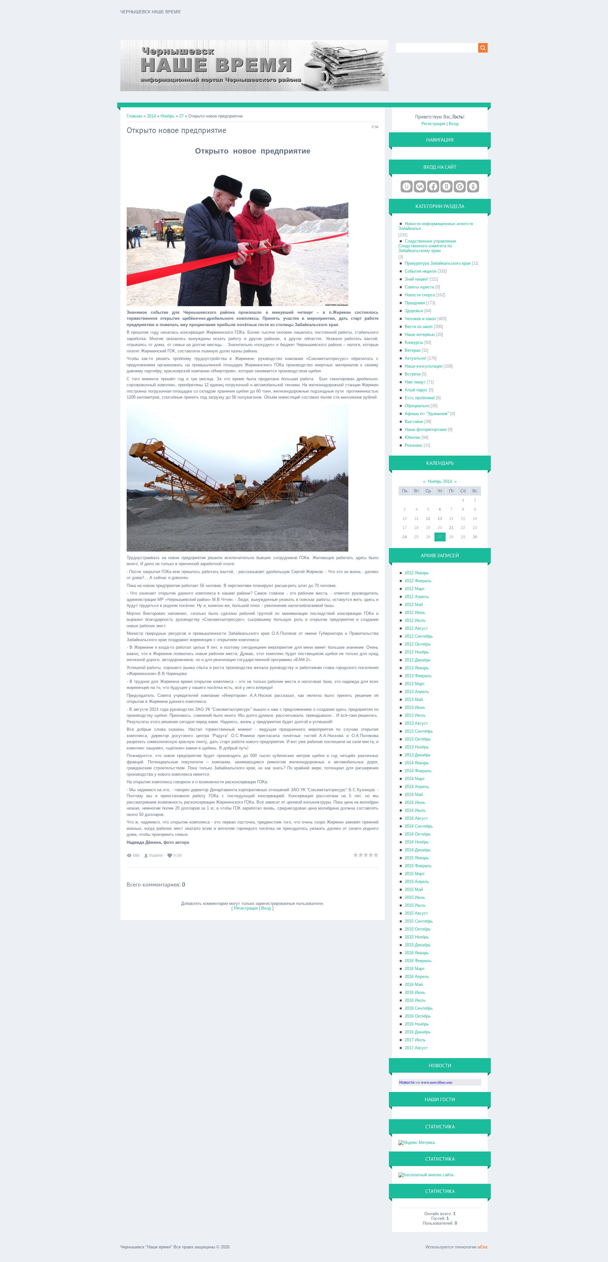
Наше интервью (420, 334)
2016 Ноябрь (417, 1024)
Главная (134, 116)
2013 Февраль (418, 675)
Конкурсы (414, 342)
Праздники (415, 302)
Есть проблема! (420, 397)
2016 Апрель (417, 976)
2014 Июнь (415, 802)
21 (451, 528)
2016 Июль (415, 1000)
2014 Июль (415, 810)
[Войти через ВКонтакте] (420, 186)
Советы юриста (419, 287)
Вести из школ (419, 326)
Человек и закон (420, 318)
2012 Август (416, 628)
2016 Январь (417, 952)
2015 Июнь (415, 897)
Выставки (414, 421)
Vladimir (156, 855)
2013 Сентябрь (419, 731)
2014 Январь (417, 762)
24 (404, 537)
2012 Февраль (418, 580)
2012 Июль (415, 620)
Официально (417, 405)
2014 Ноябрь (417, 842)
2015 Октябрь (418, 929)
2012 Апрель (417, 596)
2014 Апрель (417, 786)
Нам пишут (415, 382)
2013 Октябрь (418, 739)
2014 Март (415, 778)
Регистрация (246, 908)
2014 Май (414, 794)
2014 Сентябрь (419, 826)
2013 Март (415, 683)
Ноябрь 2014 (440, 481)
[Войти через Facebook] (433, 186)
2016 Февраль (418, 960)
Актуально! (415, 358)
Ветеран (413, 350)
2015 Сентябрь (419, 921)
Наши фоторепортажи (425, 429)
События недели (420, 271)
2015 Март (415, 873)
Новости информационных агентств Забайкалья (435, 226)
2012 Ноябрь (417, 652)
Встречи (413, 374)
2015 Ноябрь (417, 937)
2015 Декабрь (418, 945)
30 (475, 537)
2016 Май (414, 984)
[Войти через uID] (407, 186)
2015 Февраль (418, 865)
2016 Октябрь (418, 1016)
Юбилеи (412, 437)
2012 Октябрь (418, 644)
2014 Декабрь (418, 850)
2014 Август (416, 818)
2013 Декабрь (418, 755)
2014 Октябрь (418, 834)
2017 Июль (415, 1040)
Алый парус (416, 390)
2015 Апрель (417, 881)
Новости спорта (420, 295)
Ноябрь (167, 116)
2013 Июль (415, 715)
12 (428, 518)
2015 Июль (415, 905)
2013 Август (416, 723)
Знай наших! (416, 279)
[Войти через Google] (460, 186)
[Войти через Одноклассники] (473, 186)
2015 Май (414, 889)
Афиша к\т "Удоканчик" (427, 413)
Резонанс (413, 445)
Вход (266, 908)
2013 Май (414, 699)
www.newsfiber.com (436, 1082)
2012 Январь (417, 573)
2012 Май (414, 604)
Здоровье (414, 310)
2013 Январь (417, 668)
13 (440, 518)
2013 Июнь (415, 707)
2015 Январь (417, 857)
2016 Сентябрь (419, 1008)
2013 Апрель (417, 691)
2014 (151, 116)
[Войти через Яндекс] (446, 186)
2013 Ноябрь (417, 747)
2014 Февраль (418, 770)
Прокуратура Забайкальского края (438, 263)
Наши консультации (423, 366)
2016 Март (415, 968)
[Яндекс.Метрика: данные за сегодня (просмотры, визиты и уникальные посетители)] (416, 1142)
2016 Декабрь (418, 1032)
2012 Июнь (415, 612)
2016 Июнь (415, 992)
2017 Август (416, 1047)
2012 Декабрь (418, 660)
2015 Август (416, 913)
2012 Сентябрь (419, 636)
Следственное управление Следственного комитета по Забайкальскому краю (427, 246)
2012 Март (415, 588)
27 (181, 116)
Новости (407, 1082)
